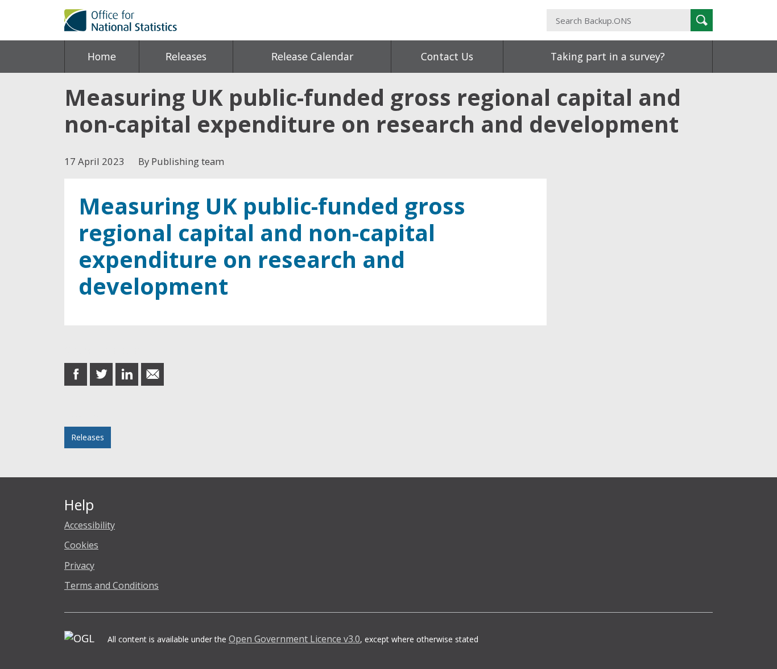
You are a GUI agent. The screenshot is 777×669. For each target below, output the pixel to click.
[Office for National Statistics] (277, 20)
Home (102, 56)
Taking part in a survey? (608, 56)
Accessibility (89, 525)
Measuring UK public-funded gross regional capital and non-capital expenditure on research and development (271, 246)
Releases (186, 56)
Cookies (81, 545)
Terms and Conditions (111, 585)
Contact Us (447, 56)
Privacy (79, 565)
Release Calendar (312, 56)
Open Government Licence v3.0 (294, 639)
